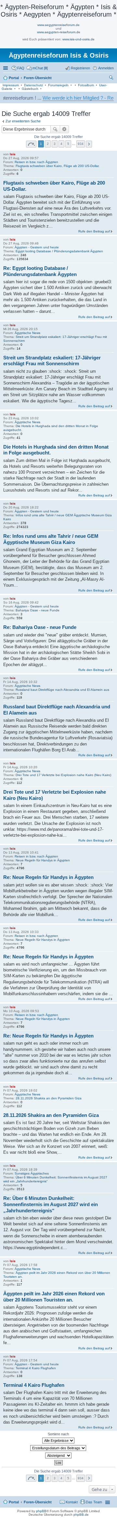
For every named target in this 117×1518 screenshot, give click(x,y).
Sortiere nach (58, 1434)
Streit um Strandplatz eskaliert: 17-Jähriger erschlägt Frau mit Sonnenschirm (52, 361)
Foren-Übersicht (38, 1502)
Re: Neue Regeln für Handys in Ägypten (48, 877)
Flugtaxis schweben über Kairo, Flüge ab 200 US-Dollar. (57, 166)
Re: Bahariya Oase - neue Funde (39, 627)
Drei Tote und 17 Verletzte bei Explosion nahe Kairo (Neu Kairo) (63, 775)
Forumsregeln (58, 85)
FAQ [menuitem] (20, 68)
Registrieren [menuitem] (80, 68)
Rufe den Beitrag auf (94, 231)
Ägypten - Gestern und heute (37, 247)
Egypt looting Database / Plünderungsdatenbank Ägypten (59, 251)
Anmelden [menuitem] (106, 68)
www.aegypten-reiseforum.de (58, 32)
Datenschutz (33, 85)
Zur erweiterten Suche (23, 121)
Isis (13, 154)
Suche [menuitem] (112, 78)
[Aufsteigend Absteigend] (58, 1455)
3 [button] (55, 144)
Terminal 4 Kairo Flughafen (36, 1368)
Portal (14, 78)
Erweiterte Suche (64, 129)
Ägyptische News (27, 333)
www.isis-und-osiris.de (78, 39)
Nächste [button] (89, 144)
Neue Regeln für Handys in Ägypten (43, 860)
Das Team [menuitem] (94, 1502)
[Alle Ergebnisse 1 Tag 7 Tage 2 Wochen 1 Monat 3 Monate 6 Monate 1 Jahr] (58, 1440)
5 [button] (68, 144)
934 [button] (81, 144)
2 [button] (48, 144)
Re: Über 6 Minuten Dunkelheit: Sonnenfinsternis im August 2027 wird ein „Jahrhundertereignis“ (50, 1204)
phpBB (41, 1511)
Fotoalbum (86, 85)
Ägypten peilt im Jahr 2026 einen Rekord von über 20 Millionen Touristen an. (54, 1296)
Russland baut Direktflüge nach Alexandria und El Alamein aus (62, 689)
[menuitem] (37, 68)
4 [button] (61, 144)
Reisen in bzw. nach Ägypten (36, 162)
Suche (55, 129)
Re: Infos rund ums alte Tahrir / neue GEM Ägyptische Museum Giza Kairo (50, 539)
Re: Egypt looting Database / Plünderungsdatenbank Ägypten (40, 271)
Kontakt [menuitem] (72, 1502)
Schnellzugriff (6, 68)
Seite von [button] (31, 144)
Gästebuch (30, 89)
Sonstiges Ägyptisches (32, 1173)
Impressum (11, 85)
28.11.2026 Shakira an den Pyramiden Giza (49, 1098)
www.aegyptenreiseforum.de (58, 25)
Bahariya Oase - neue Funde (37, 610)
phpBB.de (81, 1514)
